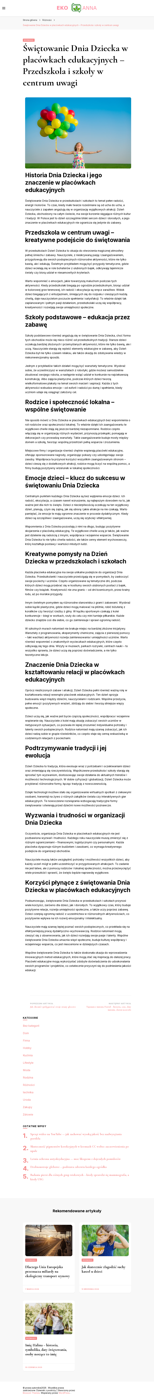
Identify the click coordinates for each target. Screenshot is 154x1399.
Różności (29, 40)
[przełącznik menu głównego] (3, 8)
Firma (26, 1040)
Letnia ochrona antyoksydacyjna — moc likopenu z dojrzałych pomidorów (75, 1159)
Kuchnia (28, 1055)
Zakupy (27, 1107)
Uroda (27, 1099)
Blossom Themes (31, 1393)
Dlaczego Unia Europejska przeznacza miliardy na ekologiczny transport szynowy (47, 1271)
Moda (26, 1070)
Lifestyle (28, 1062)
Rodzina (28, 1077)
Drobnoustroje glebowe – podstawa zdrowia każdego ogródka (68, 1167)
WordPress (64, 1393)
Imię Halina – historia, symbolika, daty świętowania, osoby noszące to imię (46, 1349)
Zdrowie (28, 1114)
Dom (26, 1033)
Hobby (27, 1048)
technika (28, 1092)
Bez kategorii (31, 1025)
